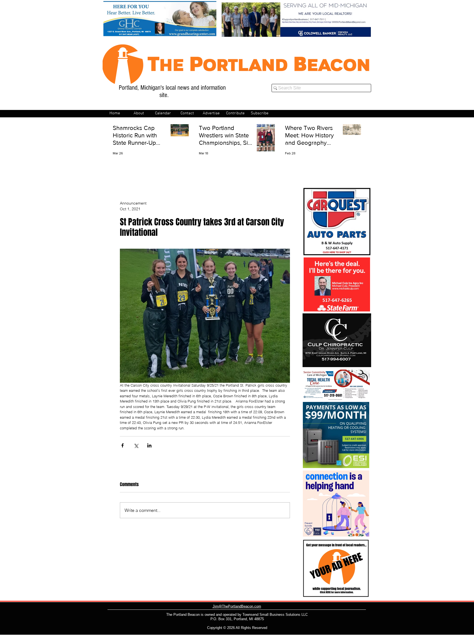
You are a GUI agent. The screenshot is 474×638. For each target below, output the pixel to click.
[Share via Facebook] (122, 445)
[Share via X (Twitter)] (136, 445)
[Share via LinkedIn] (149, 445)
